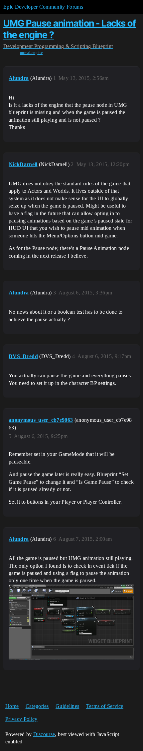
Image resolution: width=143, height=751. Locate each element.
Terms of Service (104, 706)
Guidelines (67, 706)
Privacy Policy (21, 719)
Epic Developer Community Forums (43, 7)
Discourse (44, 734)
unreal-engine (31, 52)
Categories (37, 706)
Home (12, 706)
